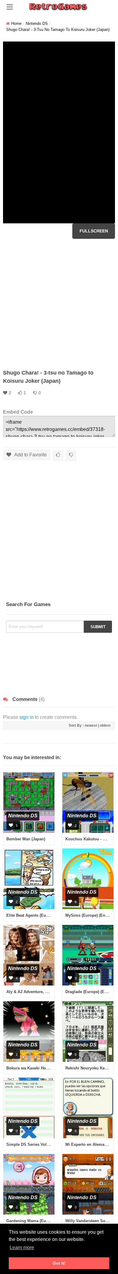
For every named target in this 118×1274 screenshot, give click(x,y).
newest (91, 725)
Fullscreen (94, 230)
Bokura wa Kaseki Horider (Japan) (38, 1068)
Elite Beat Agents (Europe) (31, 915)
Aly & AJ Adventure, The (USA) (35, 991)
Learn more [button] (22, 1247)
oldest (105, 725)
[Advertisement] (59, 304)
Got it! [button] (59, 1263)
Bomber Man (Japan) (25, 839)
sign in (26, 717)
